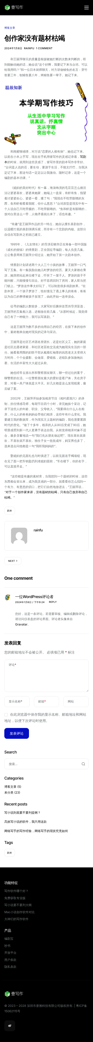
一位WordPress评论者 (34, 597)
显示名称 (15, 701)
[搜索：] (46, 764)
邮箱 (42, 701)
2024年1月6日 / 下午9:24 (30, 602)
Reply (53, 601)
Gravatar (21, 624)
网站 (71, 701)
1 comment (44, 48)
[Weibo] (9, 1025)
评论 (12, 665)
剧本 (9, 510)
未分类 (8, 792)
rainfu (29, 48)
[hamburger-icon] (86, 7)
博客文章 (9, 27)
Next (11, 560)
